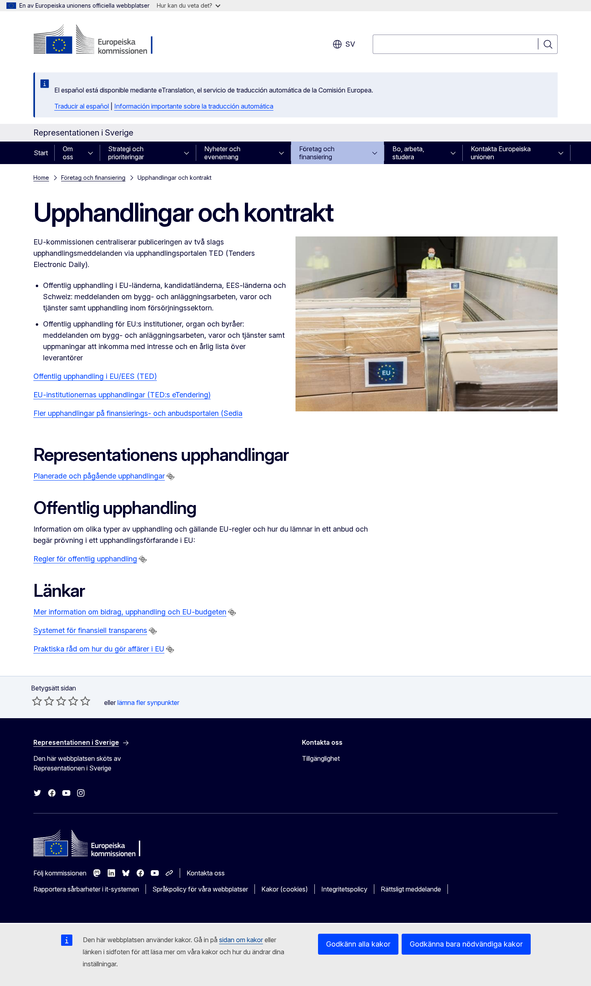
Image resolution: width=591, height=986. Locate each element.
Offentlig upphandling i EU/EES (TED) (95, 376)
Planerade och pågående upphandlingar (99, 476)
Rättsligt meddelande (411, 889)
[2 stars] (43, 701)
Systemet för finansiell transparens (90, 630)
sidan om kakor (241, 940)
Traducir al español (81, 106)
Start (41, 153)
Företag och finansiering (316, 153)
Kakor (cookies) (284, 889)
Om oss (68, 153)
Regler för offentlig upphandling (85, 559)
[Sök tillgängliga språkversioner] (170, 476)
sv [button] (350, 44)
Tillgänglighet (321, 758)
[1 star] (37, 701)
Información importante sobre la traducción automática (193, 106)
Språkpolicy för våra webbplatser (200, 889)
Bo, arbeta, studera (408, 153)
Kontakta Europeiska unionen (501, 153)
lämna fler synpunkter (148, 702)
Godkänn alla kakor (358, 944)
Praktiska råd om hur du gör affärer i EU (98, 649)
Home (41, 177)
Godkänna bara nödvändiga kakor (466, 944)
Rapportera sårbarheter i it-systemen (86, 889)
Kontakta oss (206, 873)
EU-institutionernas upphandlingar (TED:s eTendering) (122, 394)
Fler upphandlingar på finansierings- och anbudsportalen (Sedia (137, 413)
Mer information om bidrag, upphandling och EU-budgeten (129, 612)
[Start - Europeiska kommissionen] (98, 40)
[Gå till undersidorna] (93, 153)
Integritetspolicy (344, 889)
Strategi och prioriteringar (126, 153)
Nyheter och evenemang (222, 153)
